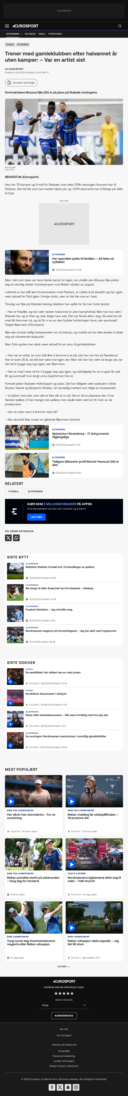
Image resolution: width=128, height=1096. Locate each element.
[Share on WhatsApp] (16, 538)
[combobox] (64, 1005)
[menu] (120, 26)
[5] (72, 993)
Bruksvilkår (64, 1051)
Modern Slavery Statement (64, 1066)
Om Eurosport (64, 1035)
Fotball (10, 44)
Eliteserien (23, 44)
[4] (68, 993)
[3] (64, 993)
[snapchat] (68, 1087)
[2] (60, 993)
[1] (56, 993)
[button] (7, 26)
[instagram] (76, 1087)
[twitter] (60, 1087)
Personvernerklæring (64, 1056)
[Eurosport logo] (25, 26)
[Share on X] (8, 538)
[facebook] (52, 1087)
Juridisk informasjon (64, 1061)
